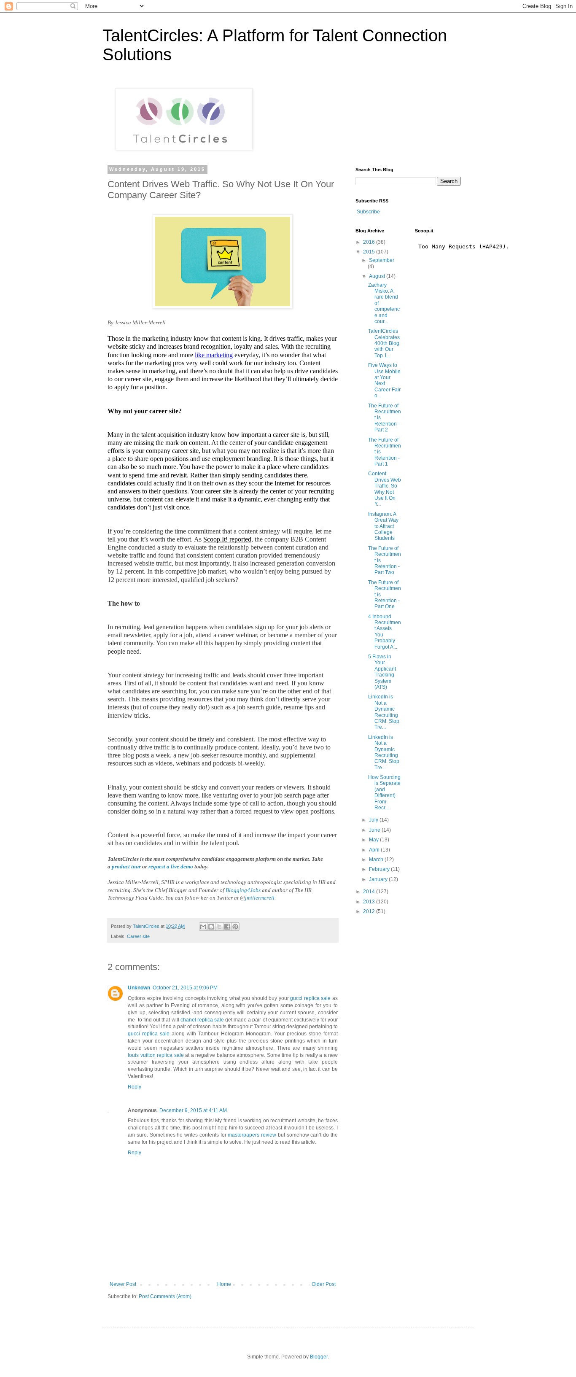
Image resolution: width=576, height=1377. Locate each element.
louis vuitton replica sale (156, 1055)
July (374, 820)
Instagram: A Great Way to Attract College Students (383, 526)
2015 (369, 252)
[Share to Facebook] (227, 926)
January (379, 879)
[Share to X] (219, 926)
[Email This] (203, 926)
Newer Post (123, 1284)
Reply (134, 1087)
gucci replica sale (310, 998)
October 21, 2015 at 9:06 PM (185, 988)
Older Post (324, 1284)
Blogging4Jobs (243, 890)
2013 (369, 902)
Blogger (319, 1357)
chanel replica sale (202, 1020)
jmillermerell (260, 898)
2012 (369, 911)
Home (224, 1284)
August (377, 276)
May (374, 840)
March (377, 859)
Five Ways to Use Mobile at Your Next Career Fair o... (384, 380)
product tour (126, 866)
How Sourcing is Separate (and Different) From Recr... (384, 792)
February (380, 869)
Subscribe (368, 212)
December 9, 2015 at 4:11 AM (193, 1110)
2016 (369, 242)
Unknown (139, 988)
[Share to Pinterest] (235, 926)
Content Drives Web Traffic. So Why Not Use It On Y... (384, 489)
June (375, 830)
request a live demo (170, 866)
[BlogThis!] (211, 926)
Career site (138, 936)
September (381, 260)
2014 (369, 892)
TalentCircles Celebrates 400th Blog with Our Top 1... (384, 343)
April (375, 850)
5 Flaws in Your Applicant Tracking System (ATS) (382, 672)
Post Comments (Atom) (165, 1296)
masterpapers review (252, 1135)
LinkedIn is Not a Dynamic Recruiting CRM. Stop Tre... (383, 712)
